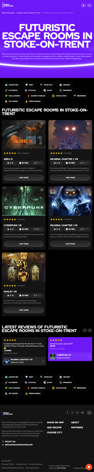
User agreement (32, 468)
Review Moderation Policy (13, 468)
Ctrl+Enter (61, 468)
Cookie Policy (21, 464)
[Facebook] (67, 412)
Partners (77, 427)
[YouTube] (82, 412)
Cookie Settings (35, 464)
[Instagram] (72, 412)
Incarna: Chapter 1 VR (63, 225)
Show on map (55, 422)
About (75, 422)
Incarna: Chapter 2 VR (64, 159)
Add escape (54, 427)
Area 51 (8, 159)
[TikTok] (77, 412)
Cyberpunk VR (12, 225)
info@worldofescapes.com (18, 445)
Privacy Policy (8, 464)
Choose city (54, 432)
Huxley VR (10, 291)
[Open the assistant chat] (89, 467)
